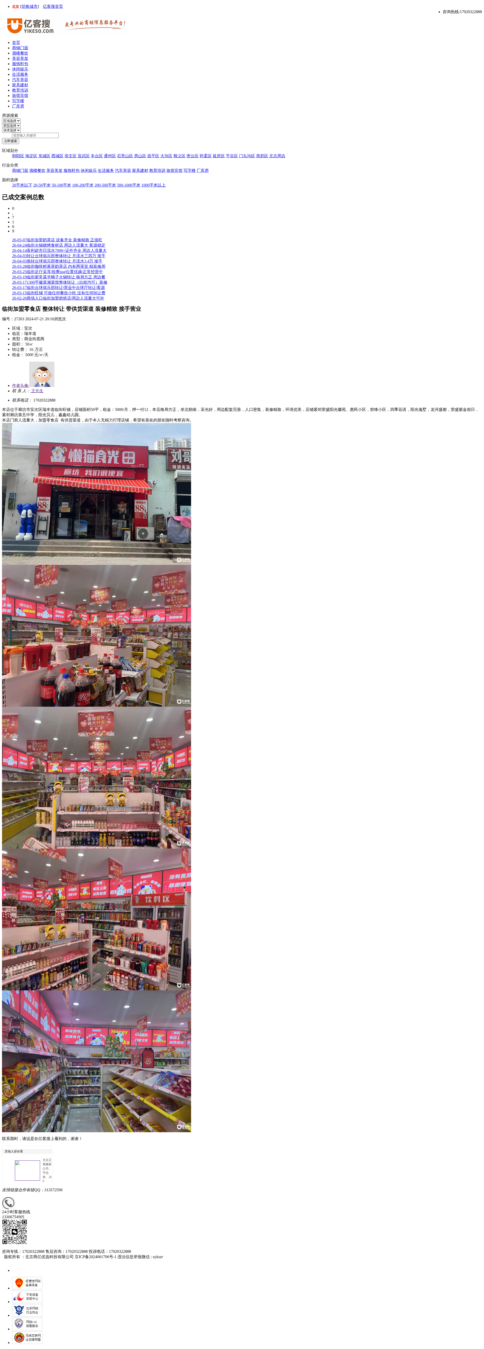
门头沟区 (247, 156)
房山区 (140, 156)
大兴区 (166, 156)
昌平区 (153, 156)
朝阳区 (18, 156)
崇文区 (71, 156)
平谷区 (232, 156)
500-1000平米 (128, 185)
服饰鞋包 (20, 64)
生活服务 (20, 74)
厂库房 (18, 106)
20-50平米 (42, 185)
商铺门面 (20, 48)
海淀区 (31, 156)
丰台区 (97, 156)
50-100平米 (61, 185)
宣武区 (84, 156)
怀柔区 (206, 156)
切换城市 (29, 6)
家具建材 (20, 85)
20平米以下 (22, 185)
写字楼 (18, 101)
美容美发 (20, 58)
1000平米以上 (153, 185)
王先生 (36, 391)
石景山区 (125, 156)
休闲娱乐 (20, 69)
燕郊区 (262, 156)
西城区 (57, 156)
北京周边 (277, 156)
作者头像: (20, 385)
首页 (16, 42)
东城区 (44, 156)
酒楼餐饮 (20, 53)
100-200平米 (83, 185)
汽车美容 (20, 79)
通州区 (110, 156)
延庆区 (219, 156)
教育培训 (20, 90)
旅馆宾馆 (20, 95)
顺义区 (179, 156)
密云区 (193, 156)
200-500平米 (105, 185)
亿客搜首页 (53, 6)
